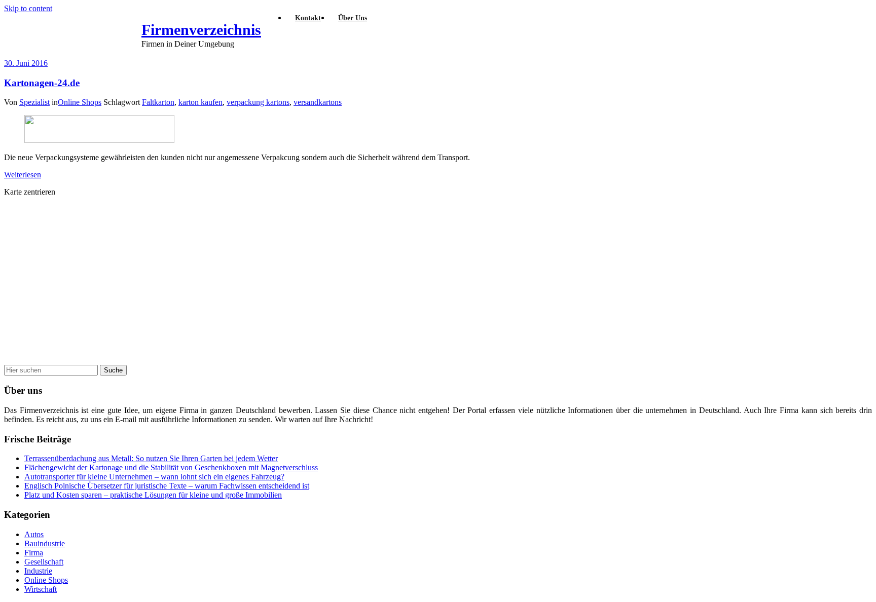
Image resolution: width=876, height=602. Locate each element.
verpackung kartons (258, 102)
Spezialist (34, 102)
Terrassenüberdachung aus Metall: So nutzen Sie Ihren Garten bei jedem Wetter (151, 458)
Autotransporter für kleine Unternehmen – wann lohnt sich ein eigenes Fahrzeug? (154, 476)
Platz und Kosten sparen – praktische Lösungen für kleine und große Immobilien (153, 495)
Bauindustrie (44, 543)
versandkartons (318, 102)
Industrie (38, 571)
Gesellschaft (43, 561)
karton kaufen (200, 102)
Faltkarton (158, 102)
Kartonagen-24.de (42, 83)
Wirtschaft (40, 589)
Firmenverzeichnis (201, 29)
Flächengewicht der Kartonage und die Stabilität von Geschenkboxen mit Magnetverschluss (171, 467)
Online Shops (79, 102)
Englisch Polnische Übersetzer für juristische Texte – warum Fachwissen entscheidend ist (166, 485)
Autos (34, 534)
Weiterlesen (22, 174)
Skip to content (28, 8)
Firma (33, 552)
